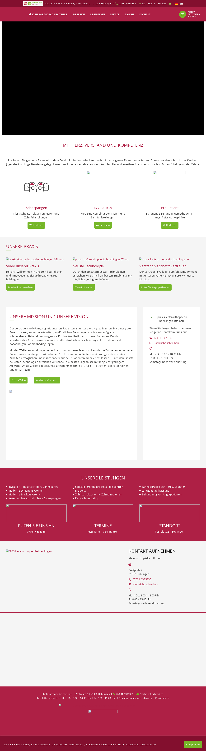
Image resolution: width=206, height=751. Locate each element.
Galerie (129, 14)
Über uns (79, 14)
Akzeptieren (193, 744)
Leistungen (97, 14)
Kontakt (144, 14)
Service (114, 14)
